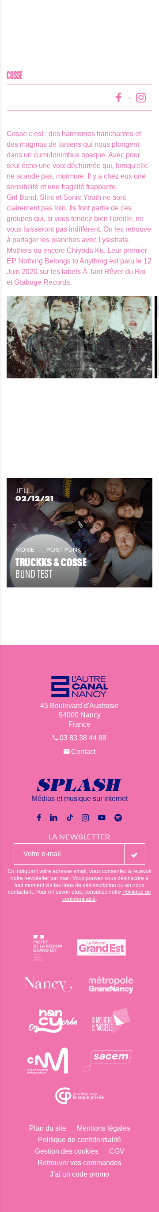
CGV (117, 1151)
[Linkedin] (53, 817)
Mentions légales (103, 1128)
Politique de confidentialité (79, 1139)
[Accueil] (79, 15)
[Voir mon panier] (149, 15)
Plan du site (47, 1128)
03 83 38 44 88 (82, 738)
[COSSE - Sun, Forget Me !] (83, 337)
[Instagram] (85, 817)
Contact (82, 751)
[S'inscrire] (134, 854)
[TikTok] (69, 817)
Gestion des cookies (66, 1151)
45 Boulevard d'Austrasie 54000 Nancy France (79, 715)
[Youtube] (102, 817)
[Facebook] (39, 817)
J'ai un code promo (79, 1174)
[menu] (13, 15)
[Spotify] (118, 817)
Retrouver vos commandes (79, 1162)
